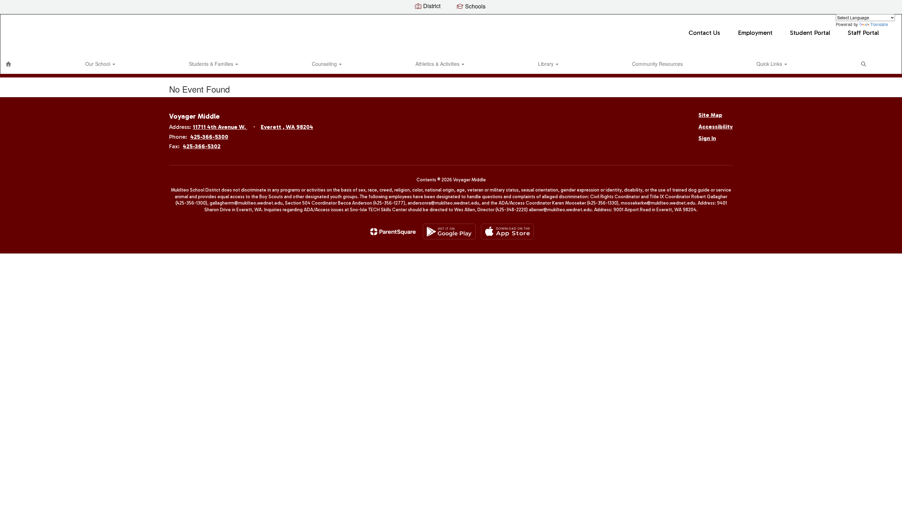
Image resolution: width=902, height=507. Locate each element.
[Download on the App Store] (507, 231)
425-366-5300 (209, 136)
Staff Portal (863, 33)
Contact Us (704, 33)
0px (887, 65)
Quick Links (770, 63)
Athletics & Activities (438, 63)
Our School (98, 63)
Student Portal (810, 33)
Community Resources (657, 63)
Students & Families (212, 63)
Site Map (710, 115)
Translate (879, 24)
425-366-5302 (202, 146)
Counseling (325, 63)
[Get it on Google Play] (449, 231)
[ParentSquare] (393, 231)
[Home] (8, 64)
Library (546, 63)
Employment (755, 33)
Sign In (707, 138)
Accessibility (715, 126)
